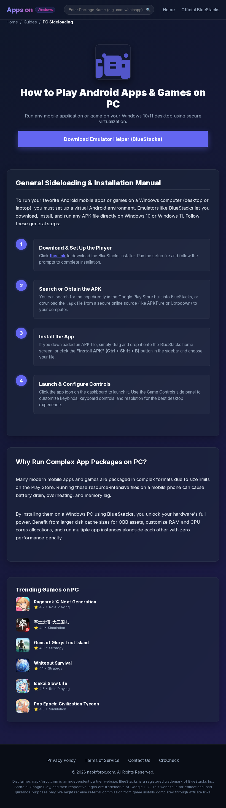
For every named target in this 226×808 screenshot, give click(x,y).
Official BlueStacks (200, 9)
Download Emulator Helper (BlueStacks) (113, 139)
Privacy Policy (61, 760)
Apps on (30, 10)
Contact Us (139, 760)
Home (169, 9)
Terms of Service (102, 760)
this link (58, 255)
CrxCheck (169, 760)
